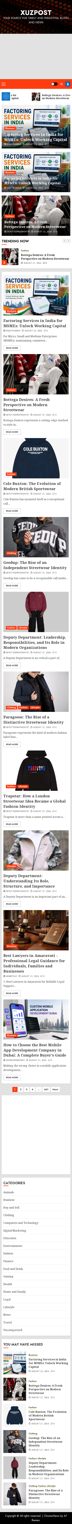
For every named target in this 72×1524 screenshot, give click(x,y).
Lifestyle (23, 627)
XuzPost (36, 12)
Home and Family (14, 1292)
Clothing (11, 553)
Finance (8, 1261)
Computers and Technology (20, 1223)
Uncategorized (12, 1330)
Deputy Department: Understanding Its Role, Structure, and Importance (29, 881)
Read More (12, 348)
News (7, 1315)
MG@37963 (11, 976)
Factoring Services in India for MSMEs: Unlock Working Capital (35, 137)
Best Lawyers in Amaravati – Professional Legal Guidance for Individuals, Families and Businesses (34, 963)
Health (7, 1284)
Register (67, 84)
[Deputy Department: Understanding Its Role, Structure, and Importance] (36, 850)
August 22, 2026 (34, 144)
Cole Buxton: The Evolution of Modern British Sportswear (32, 486)
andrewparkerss (15, 1060)
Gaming (8, 1276)
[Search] (61, 84)
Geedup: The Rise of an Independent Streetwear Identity (35, 565)
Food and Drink (13, 1269)
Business (10, 128)
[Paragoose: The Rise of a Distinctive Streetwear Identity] (36, 692)
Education (9, 1238)
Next (55, 1089)
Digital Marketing (14, 1230)
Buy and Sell (11, 1207)
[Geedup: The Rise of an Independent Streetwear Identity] (36, 537)
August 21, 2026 (43, 231)
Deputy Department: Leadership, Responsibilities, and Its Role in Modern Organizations (34, 642)
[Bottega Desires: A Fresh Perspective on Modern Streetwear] (10, 256)
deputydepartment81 (18, 231)
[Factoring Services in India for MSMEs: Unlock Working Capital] (36, 295)
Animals (8, 1192)
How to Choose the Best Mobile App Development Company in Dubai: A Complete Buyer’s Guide (34, 1050)
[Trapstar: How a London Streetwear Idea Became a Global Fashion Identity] (36, 770)
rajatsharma (14, 144)
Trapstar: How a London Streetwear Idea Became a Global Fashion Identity (34, 801)
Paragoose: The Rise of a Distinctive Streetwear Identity (33, 719)
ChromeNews (51, 1516)
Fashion (10, 216)
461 (46, 1089)
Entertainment (12, 1246)
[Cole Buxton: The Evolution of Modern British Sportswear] (36, 458)
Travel (7, 1322)
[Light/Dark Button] (54, 84)
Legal (7, 1299)
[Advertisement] (36, 56)
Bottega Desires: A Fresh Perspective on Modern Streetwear (35, 224)
